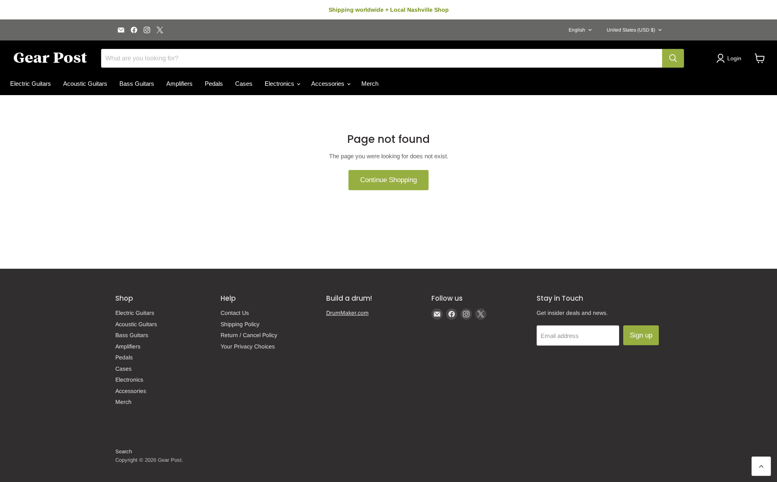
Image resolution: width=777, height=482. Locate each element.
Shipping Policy (240, 324)
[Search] (673, 58)
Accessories (328, 83)
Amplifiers (179, 83)
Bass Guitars (136, 83)
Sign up (641, 335)
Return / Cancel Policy (249, 335)
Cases (244, 83)
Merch (369, 83)
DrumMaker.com (347, 313)
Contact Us (235, 313)
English (577, 30)
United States (631, 30)
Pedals (214, 83)
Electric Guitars (30, 83)
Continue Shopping (388, 180)
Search (123, 451)
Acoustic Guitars (85, 83)
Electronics (280, 83)
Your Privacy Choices (248, 346)
